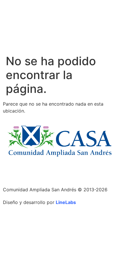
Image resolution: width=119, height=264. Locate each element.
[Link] (26, 171)
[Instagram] (10, 171)
